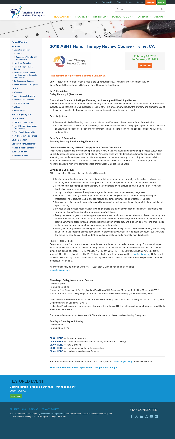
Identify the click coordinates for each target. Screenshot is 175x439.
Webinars (18, 92)
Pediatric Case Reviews (24, 99)
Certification (18, 118)
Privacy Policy (50, 409)
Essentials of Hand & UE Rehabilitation (26, 58)
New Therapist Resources (24, 135)
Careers (129, 2)
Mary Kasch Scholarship (24, 132)
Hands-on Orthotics (22, 63)
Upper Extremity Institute (24, 96)
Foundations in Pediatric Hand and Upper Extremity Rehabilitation (25, 75)
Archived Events (21, 155)
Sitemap (33, 409)
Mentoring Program (21, 114)
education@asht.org (140, 254)
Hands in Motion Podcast (24, 147)
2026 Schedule (22, 103)
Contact (139, 2)
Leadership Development (24, 143)
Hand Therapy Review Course (23, 67)
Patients (143, 16)
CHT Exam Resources (23, 122)
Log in (161, 2)
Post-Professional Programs (26, 84)
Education (62, 16)
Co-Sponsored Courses (24, 81)
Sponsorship (107, 2)
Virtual (15, 88)
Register (145, 65)
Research (100, 16)
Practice (81, 16)
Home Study (19, 110)
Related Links (18, 409)
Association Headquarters (52, 413)
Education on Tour (22, 49)
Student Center (19, 139)
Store (119, 2)
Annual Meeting (19, 42)
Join (96, 2)
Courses (16, 45)
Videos (17, 107)
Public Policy (122, 16)
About (159, 16)
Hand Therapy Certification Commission (25, 127)
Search (162, 9)
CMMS (18, 53)
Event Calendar (19, 151)
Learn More (16, 396)
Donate (150, 2)
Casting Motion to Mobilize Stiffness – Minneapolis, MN (43, 387)
